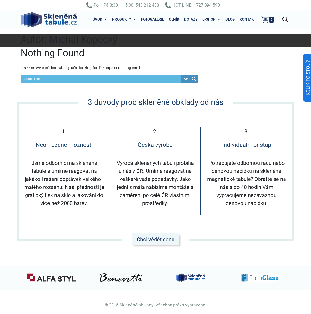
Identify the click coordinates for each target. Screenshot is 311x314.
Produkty (121, 19)
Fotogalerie (152, 19)
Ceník (174, 19)
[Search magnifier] (194, 79)
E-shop (209, 19)
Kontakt (248, 19)
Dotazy (191, 19)
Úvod (97, 19)
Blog (230, 19)
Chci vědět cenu (155, 239)
